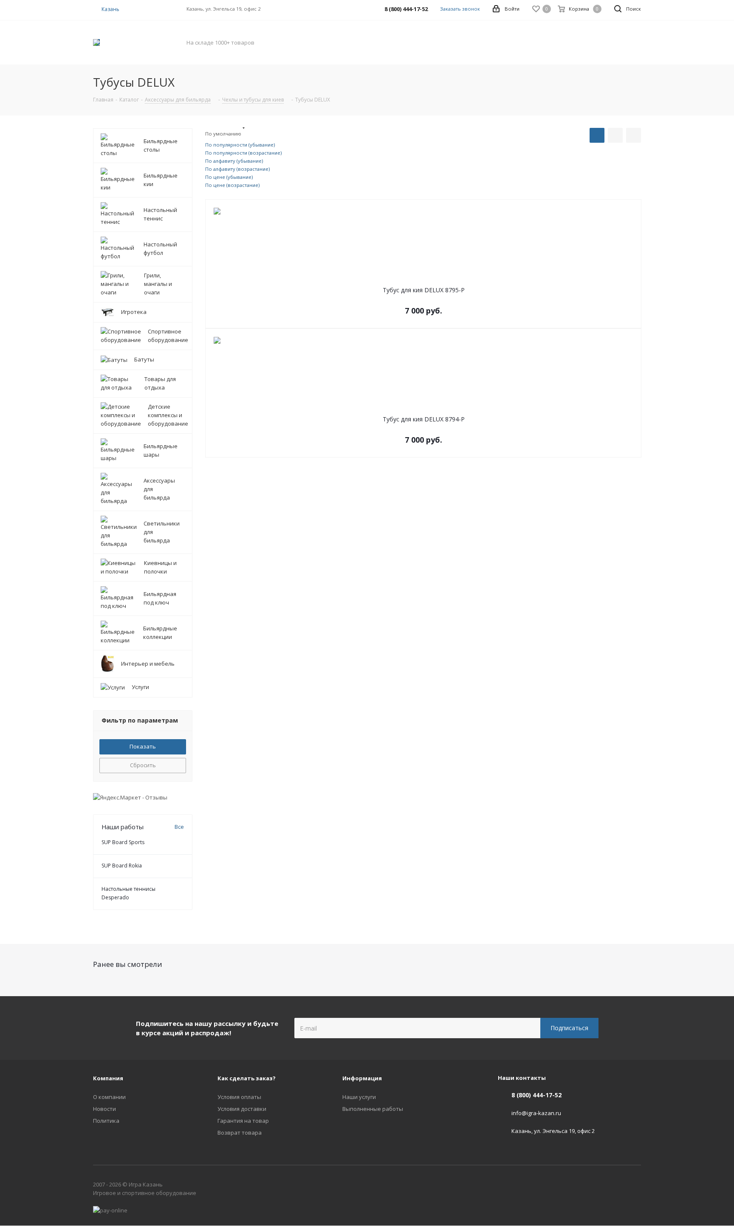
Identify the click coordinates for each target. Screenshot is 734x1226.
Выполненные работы (372, 1109)
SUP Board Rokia (122, 865)
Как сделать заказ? (246, 1078)
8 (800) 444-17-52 (536, 1095)
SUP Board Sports (123, 842)
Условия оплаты (239, 1097)
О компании (109, 1097)
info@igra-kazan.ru (536, 1113)
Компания (108, 1078)
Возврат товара (239, 1132)
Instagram (634, 1186)
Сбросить (143, 765)
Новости (104, 1109)
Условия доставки (241, 1109)
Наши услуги (359, 1097)
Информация (362, 1078)
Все (179, 827)
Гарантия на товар (243, 1120)
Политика (106, 1120)
